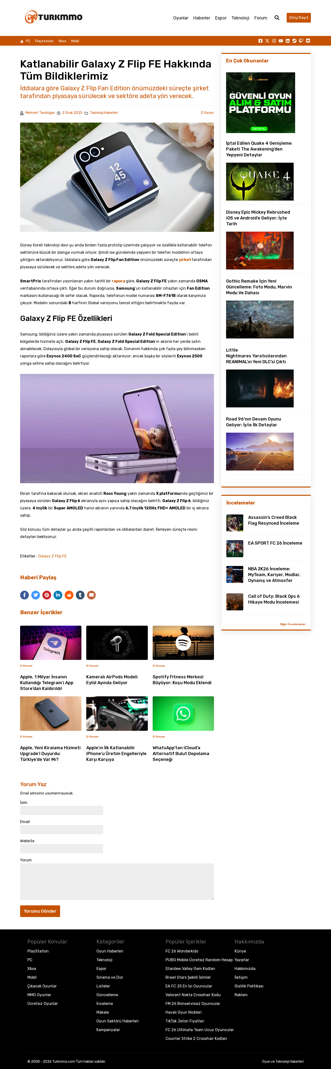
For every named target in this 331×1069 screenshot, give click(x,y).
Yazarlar (242, 960)
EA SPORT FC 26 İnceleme (275, 543)
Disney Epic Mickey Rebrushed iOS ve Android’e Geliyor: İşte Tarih (258, 218)
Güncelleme (107, 995)
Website (27, 841)
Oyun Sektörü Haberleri (117, 1021)
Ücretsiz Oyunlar (42, 1003)
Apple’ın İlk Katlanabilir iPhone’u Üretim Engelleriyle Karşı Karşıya (116, 753)
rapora (119, 281)
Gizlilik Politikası (249, 986)
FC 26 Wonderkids (182, 951)
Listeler (103, 986)
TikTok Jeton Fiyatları (185, 1021)
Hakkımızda (245, 968)
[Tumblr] (80, 595)
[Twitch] (301, 41)
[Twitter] (35, 595)
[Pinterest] (46, 595)
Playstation (44, 41)
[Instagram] (274, 41)
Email (25, 822)
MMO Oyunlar (39, 995)
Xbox (62, 41)
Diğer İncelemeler (293, 624)
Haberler (201, 18)
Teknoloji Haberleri (104, 113)
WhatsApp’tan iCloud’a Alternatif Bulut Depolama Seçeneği (181, 753)
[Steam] (294, 41)
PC (28, 41)
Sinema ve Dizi (109, 977)
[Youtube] (281, 41)
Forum (260, 18)
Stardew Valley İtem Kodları (190, 968)
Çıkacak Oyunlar (42, 986)
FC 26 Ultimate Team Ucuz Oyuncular (200, 1029)
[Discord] (308, 41)
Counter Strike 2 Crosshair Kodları (196, 1038)
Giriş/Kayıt (298, 17)
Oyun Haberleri (109, 951)
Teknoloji (240, 18)
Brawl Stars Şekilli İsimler (188, 977)
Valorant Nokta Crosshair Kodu (193, 995)
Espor (221, 18)
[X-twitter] (267, 41)
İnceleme (104, 1003)
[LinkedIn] (58, 595)
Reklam (241, 995)
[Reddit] (69, 595)
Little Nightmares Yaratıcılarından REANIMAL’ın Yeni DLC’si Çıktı (256, 355)
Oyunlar (180, 18)
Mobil (75, 41)
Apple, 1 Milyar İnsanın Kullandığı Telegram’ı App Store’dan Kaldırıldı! (46, 682)
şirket (185, 259)
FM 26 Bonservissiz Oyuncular (193, 1003)
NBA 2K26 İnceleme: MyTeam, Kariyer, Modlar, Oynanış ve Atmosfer (274, 574)
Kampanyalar (108, 1029)
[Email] (91, 595)
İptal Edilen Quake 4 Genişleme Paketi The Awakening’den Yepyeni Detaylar (259, 149)
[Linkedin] (287, 41)
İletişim (241, 977)
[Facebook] (24, 595)
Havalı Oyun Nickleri (184, 1012)
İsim (23, 803)
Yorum (26, 860)
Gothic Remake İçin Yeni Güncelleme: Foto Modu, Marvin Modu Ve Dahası (259, 286)
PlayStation (38, 951)
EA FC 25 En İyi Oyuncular (189, 986)
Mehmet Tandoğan (40, 113)
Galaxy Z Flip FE (52, 556)
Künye (240, 951)
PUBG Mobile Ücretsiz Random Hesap (199, 960)
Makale (102, 1012)
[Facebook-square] (260, 41)
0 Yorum (207, 113)
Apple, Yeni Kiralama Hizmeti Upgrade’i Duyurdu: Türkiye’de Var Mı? (50, 753)
